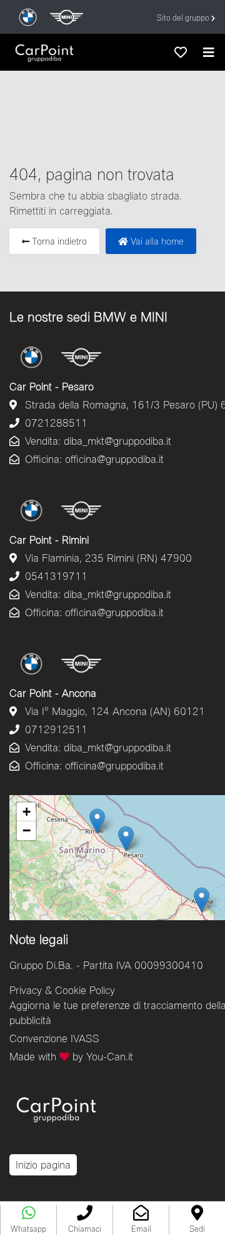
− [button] (26, 830)
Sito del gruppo (184, 18)
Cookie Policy (85, 990)
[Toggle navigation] (208, 52)
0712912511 (55, 729)
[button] (84, 1220)
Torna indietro (58, 241)
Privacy (25, 990)
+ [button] (26, 811)
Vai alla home (156, 241)
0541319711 (55, 576)
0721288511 (55, 423)
